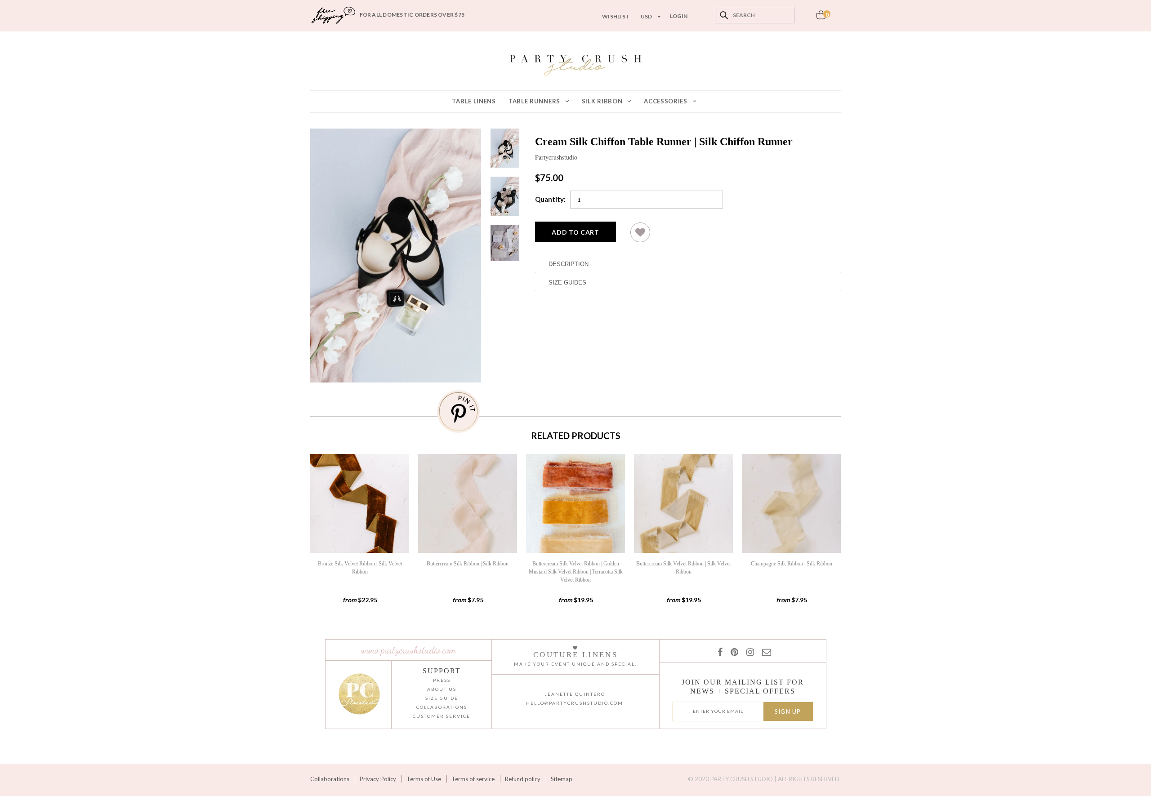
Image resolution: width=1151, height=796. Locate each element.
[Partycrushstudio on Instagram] (748, 651)
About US (441, 689)
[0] (820, 17)
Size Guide (441, 698)
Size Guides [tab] (567, 282)
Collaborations (329, 779)
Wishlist (615, 16)
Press (442, 680)
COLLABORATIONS (441, 707)
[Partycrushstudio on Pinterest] (732, 651)
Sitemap (561, 779)
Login (678, 16)
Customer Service (441, 716)
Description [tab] (569, 264)
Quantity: (550, 199)
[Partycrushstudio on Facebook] (719, 651)
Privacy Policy (378, 779)
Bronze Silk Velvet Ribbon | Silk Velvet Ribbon (360, 567)
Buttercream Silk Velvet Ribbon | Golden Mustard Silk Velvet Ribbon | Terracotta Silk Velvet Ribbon (576, 571)
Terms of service (473, 779)
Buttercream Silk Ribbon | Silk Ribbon (468, 563)
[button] (640, 236)
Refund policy (522, 779)
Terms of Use (423, 779)
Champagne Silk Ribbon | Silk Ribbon (791, 563)
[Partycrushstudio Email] (765, 651)
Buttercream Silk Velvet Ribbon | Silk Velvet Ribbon (683, 567)
